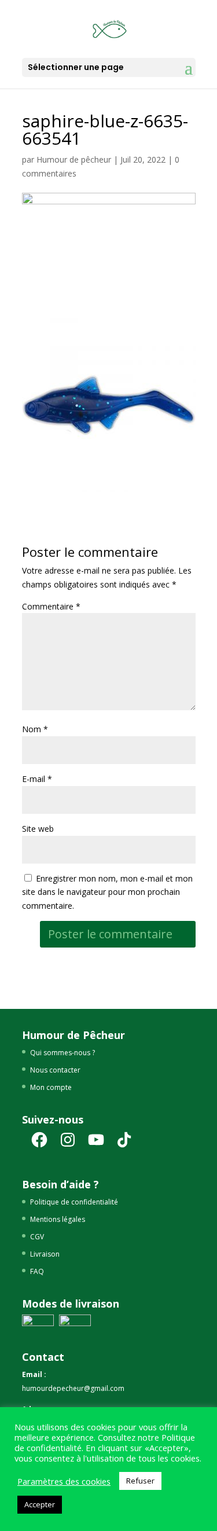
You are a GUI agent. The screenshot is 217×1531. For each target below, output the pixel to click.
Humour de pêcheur (73, 159)
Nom (35, 729)
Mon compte (51, 1087)
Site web (38, 828)
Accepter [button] (39, 1504)
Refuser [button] (140, 1480)
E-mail (37, 778)
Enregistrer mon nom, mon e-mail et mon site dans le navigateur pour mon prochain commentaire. (107, 892)
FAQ (37, 1271)
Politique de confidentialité (74, 1202)
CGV (37, 1237)
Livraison (45, 1254)
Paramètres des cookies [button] (64, 1481)
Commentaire (51, 606)
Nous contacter (55, 1070)
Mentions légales (57, 1219)
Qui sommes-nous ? (62, 1053)
